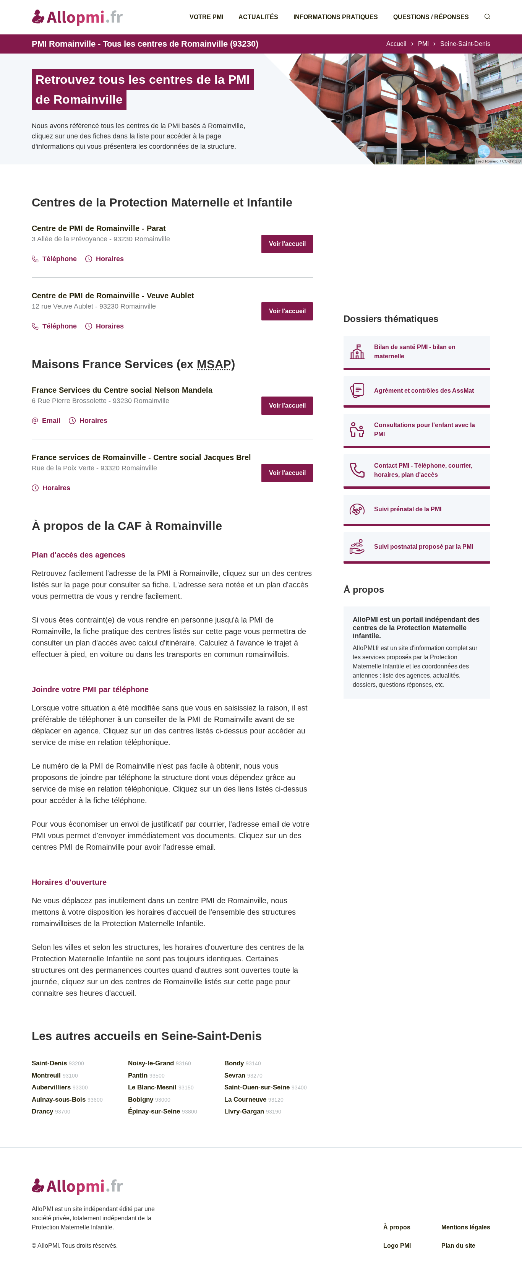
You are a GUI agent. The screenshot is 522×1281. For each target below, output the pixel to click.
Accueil (396, 44)
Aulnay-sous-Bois (67, 1099)
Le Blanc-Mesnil (161, 1087)
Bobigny (149, 1099)
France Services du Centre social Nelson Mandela (122, 390)
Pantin (146, 1075)
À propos (396, 1227)
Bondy (242, 1063)
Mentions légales (465, 1227)
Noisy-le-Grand (159, 1063)
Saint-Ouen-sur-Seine (265, 1087)
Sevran (243, 1075)
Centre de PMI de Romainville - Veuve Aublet (113, 295)
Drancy (51, 1111)
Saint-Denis (58, 1063)
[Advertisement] (417, 248)
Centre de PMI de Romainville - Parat (99, 228)
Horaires (110, 259)
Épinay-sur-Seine (162, 1111)
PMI (423, 44)
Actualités (258, 17)
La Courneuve (254, 1099)
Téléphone (59, 259)
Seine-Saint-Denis (465, 44)
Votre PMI (206, 17)
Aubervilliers (60, 1087)
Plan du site (458, 1245)
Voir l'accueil (287, 244)
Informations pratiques (335, 17)
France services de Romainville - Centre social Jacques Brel (141, 457)
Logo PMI (397, 1245)
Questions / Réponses (431, 17)
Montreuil (55, 1075)
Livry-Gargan (252, 1111)
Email (51, 420)
